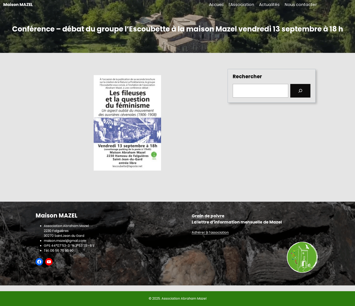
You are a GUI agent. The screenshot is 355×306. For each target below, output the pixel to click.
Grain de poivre (208, 216)
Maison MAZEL (18, 4)
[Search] (300, 91)
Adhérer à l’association (210, 232)
